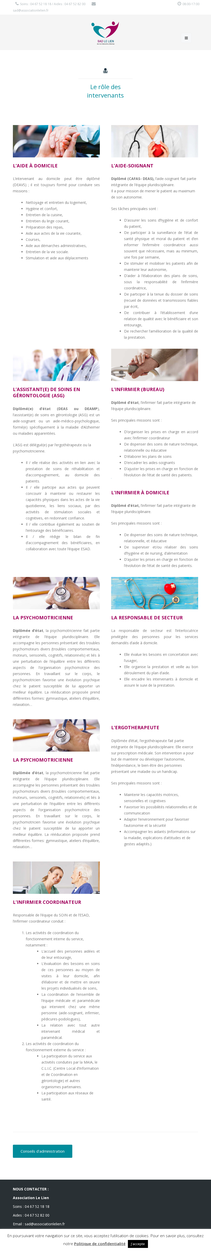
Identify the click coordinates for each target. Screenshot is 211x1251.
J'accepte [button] (138, 1243)
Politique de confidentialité (100, 1243)
